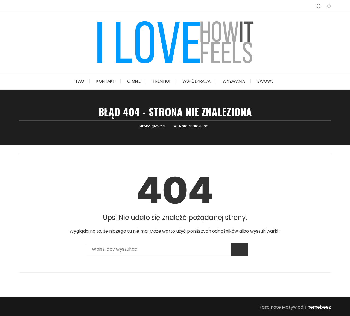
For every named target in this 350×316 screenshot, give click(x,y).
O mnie (134, 81)
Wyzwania (234, 81)
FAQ (80, 81)
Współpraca (196, 81)
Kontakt (105, 81)
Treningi (161, 81)
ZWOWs (265, 81)
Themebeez (318, 307)
